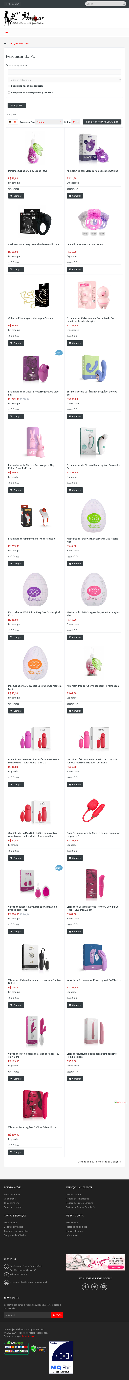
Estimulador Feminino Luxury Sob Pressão (31, 538)
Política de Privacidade (77, 1198)
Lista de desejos (74, 1230)
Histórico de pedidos (76, 1226)
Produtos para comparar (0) (102, 121)
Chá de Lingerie (11, 1202)
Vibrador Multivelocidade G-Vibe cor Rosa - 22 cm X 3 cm (33, 1055)
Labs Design (28, 1336)
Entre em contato (13, 1207)
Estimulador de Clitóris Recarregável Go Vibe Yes (92, 393)
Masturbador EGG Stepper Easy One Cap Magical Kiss (93, 614)
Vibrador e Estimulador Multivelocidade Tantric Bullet (34, 982)
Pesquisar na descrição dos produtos (32, 92)
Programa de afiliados (15, 1235)
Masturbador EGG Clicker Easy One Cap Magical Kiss (93, 540)
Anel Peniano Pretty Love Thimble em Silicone (33, 244)
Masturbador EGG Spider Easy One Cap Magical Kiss (34, 614)
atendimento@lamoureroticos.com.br (29, 1281)
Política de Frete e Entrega (79, 1202)
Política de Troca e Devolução (80, 1207)
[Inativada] (61, 1357)
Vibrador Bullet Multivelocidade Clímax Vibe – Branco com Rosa (33, 908)
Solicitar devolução (13, 1226)
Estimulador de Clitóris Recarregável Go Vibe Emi (33, 393)
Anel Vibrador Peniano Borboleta (85, 244)
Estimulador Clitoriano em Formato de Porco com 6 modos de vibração (92, 320)
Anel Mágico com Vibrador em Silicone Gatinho (92, 170)
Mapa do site (10, 1222)
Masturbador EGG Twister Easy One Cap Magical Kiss (34, 687)
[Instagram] (103, 1286)
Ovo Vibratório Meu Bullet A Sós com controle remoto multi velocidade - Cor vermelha (33, 835)
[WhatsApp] (121, 1102)
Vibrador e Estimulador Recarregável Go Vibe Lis (94, 980)
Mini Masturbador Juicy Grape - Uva (27, 170)
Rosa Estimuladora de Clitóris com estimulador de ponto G (93, 835)
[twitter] (94, 1286)
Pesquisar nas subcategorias (27, 85)
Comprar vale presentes (16, 1230)
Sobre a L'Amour (12, 1194)
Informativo (72, 1235)
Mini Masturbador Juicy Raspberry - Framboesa (93, 685)
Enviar (57, 1315)
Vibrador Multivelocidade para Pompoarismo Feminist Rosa (92, 1055)
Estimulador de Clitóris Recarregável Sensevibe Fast (93, 467)
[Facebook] (85, 1286)
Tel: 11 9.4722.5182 (19, 1274)
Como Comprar (73, 1194)
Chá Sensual (10, 1198)
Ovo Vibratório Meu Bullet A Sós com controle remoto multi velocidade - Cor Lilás (33, 761)
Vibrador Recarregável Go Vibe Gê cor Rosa (32, 1127)
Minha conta (72, 1222)
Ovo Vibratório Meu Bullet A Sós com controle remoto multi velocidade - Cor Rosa (92, 761)
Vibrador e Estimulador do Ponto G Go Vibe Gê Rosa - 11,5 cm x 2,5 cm (92, 908)
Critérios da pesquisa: (17, 65)
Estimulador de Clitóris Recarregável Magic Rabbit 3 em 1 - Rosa (32, 467)
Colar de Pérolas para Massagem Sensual (31, 318)
